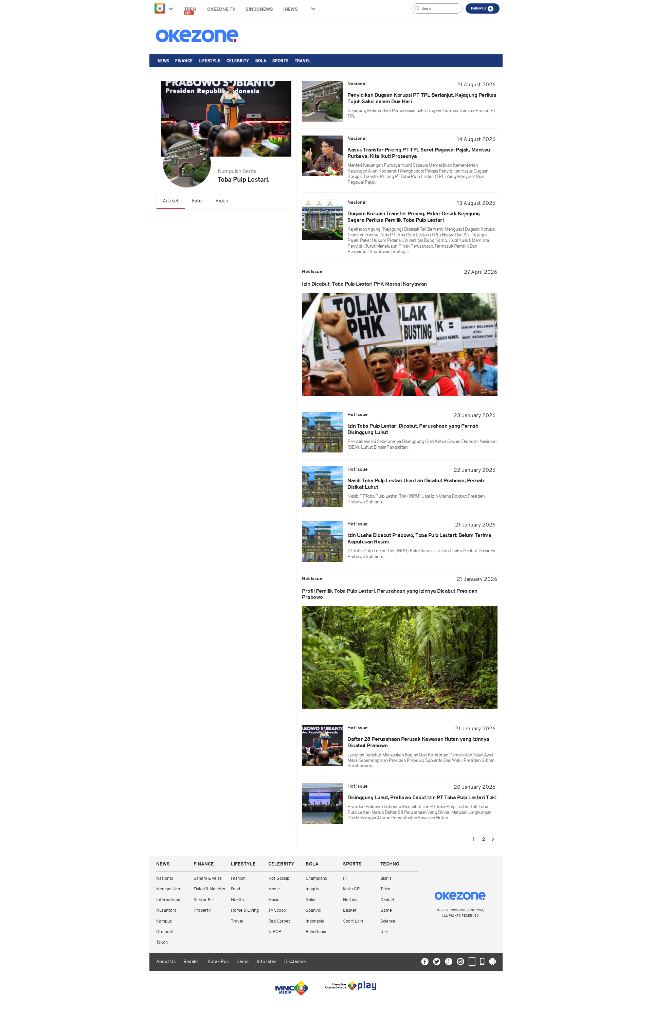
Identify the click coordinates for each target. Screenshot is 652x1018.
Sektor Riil (204, 900)
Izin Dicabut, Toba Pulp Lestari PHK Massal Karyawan (364, 284)
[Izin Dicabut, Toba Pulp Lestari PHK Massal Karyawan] (399, 344)
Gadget (387, 900)
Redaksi (191, 961)
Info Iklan (266, 961)
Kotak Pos (218, 961)
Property (202, 910)
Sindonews (259, 9)
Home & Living (245, 910)
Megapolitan (168, 889)
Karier (242, 961)
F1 (345, 878)
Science (387, 921)
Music (273, 900)
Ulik (384, 932)
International (168, 900)
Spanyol (313, 910)
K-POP (274, 932)
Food (235, 889)
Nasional (164, 878)
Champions (316, 878)
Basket (350, 910)
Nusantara (166, 910)
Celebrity (238, 60)
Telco (385, 889)
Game (386, 910)
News (163, 60)
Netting (350, 900)
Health (237, 900)
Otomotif (165, 932)
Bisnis (386, 878)
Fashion (238, 878)
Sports (280, 60)
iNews (290, 9)
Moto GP (351, 889)
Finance (184, 60)
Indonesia (315, 921)
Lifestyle (209, 60)
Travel (303, 60)
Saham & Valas (208, 878)
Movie (274, 889)
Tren (190, 10)
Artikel (170, 201)
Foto (197, 201)
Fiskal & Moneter (210, 889)
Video (221, 201)
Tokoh (162, 942)
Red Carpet (279, 921)
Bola (261, 60)
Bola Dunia (316, 932)
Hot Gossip (278, 878)
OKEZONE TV (221, 9)
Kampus (164, 921)
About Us (166, 961)
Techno (389, 864)
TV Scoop (277, 910)
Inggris (312, 889)
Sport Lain (353, 921)
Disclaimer (295, 961)
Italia (310, 900)
